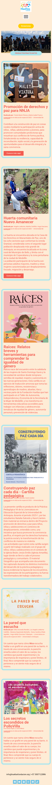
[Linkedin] (33, 782)
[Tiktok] (37, 782)
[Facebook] (15, 782)
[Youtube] (19, 782)
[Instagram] (28, 782)
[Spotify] (24, 782)
